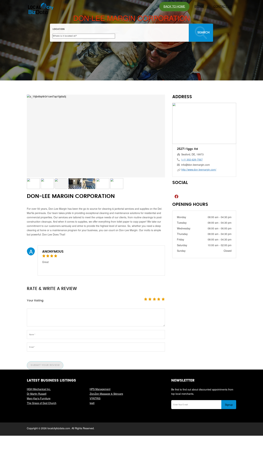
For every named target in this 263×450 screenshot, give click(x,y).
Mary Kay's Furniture (38, 398)
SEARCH (203, 32)
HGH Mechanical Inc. (39, 389)
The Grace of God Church (41, 403)
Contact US (222, 6)
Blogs (199, 6)
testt (92, 403)
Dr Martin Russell (36, 393)
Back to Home (174, 6)
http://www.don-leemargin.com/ (198, 169)
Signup (229, 404)
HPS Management (100, 389)
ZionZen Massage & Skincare (106, 393)
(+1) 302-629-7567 (192, 159)
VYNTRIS (95, 398)
